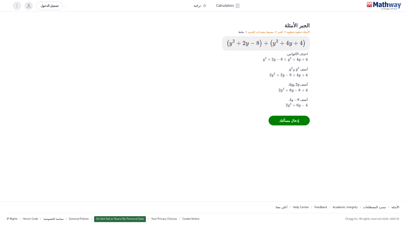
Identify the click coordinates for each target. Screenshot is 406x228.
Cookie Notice (190, 219)
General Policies (79, 219)
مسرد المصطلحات (374, 207)
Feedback (320, 207)
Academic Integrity (345, 207)
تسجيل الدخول (50, 5)
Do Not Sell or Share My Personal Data (120, 219)
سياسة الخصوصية (53, 219)
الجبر (280, 32)
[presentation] (266, 43)
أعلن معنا (281, 207)
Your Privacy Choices (164, 219)
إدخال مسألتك (289, 120)
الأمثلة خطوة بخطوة (298, 32)
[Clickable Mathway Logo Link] (384, 6)
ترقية (197, 6)
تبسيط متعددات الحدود (261, 32)
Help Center (301, 207)
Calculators (225, 6)
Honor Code (30, 219)
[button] (29, 6)
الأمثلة (395, 207)
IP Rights (12, 219)
